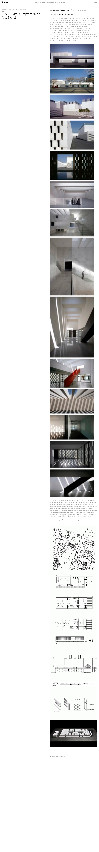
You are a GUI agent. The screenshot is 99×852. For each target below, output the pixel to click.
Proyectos (36, 2)
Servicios (41, 2)
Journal (58, 2)
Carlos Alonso (23, 9)
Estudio (46, 2)
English (95, 2)
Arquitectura (5, 9)
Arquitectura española (60, 756)
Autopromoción (52, 2)
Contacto (63, 2)
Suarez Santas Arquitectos (61, 10)
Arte (3, 11)
